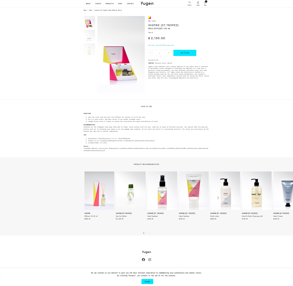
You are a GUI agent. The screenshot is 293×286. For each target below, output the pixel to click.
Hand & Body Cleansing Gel (252, 216)
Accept (147, 281)
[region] (146, 277)
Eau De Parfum (121, 216)
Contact (130, 4)
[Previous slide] (86, 198)
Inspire (87, 213)
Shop (120, 4)
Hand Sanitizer (152, 216)
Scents (98, 4)
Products (110, 4)
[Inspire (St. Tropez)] (149, 17)
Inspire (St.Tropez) (124, 213)
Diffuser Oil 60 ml (91, 216)
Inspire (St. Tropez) (155, 213)
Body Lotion (214, 216)
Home (85, 10)
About (88, 4)
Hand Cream (278, 216)
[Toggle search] (189, 4)
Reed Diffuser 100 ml (159, 28)
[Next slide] (218, 198)
